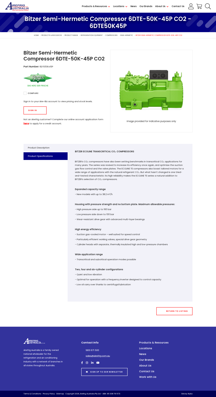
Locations (118, 6)
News (133, 6)
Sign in (32, 110)
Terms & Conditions (32, 393)
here (26, 123)
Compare (33, 93)
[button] (208, 6)
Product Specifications (40, 156)
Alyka (190, 393)
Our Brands (145, 6)
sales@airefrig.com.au (98, 355)
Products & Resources (94, 6)
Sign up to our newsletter (106, 372)
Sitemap (60, 393)
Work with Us (147, 377)
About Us (160, 6)
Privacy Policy (49, 393)
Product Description (39, 147)
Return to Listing (177, 311)
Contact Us (178, 6)
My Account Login (191, 6)
